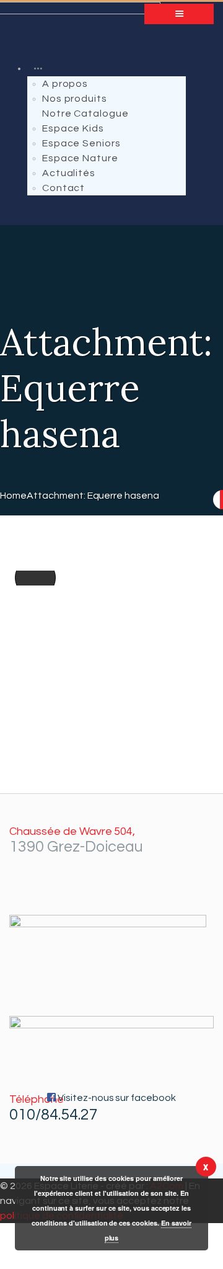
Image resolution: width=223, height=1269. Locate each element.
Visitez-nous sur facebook (116, 1098)
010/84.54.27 (53, 1114)
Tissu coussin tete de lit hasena (30, 578)
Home (13, 496)
